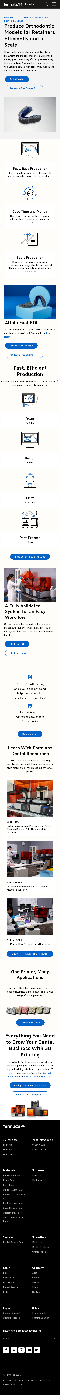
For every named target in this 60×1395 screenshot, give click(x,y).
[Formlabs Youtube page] (29, 1350)
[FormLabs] (13, 4)
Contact (36, 1292)
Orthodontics (39, 1251)
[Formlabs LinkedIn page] (37, 1350)
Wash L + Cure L (40, 1149)
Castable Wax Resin (13, 1207)
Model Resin (9, 1180)
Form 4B (7, 1144)
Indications (8, 1282)
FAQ (20, 1384)
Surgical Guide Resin (13, 1189)
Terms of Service (26, 1380)
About (35, 1272)
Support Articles (11, 1317)
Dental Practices (41, 1247)
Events (36, 1282)
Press (35, 1287)
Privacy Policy (9, 1380)
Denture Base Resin (13, 1203)
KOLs (6, 1292)
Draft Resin (9, 1185)
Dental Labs (38, 1242)
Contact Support (11, 1313)
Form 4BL (8, 1149)
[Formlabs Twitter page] (14, 1350)
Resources (8, 1277)
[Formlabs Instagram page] (21, 1350)
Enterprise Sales (40, 1317)
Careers (36, 1277)
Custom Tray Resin (12, 1212)
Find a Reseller (39, 1313)
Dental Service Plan (13, 1242)
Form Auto (8, 1154)
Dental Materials (11, 1175)
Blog (5, 1272)
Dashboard (37, 1180)
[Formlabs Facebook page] (6, 1350)
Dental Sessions (11, 1287)
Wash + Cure (38, 1144)
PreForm (36, 1175)
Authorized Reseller (34, 1076)
